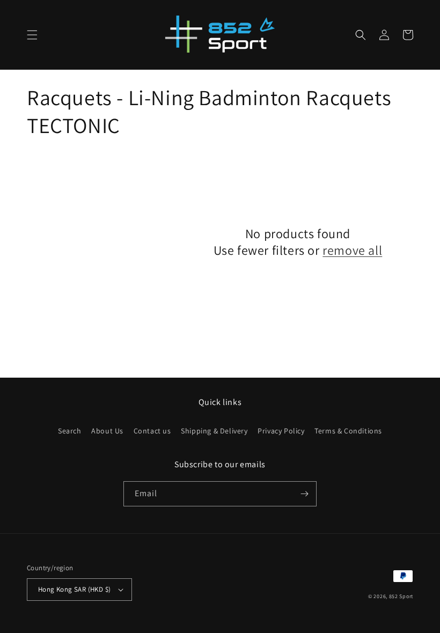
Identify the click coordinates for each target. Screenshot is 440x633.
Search (70, 431)
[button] (32, 35)
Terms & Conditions (348, 431)
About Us (107, 431)
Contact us (152, 431)
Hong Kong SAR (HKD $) (74, 589)
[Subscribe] (304, 493)
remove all (352, 250)
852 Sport (401, 596)
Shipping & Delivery (214, 431)
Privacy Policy (281, 431)
